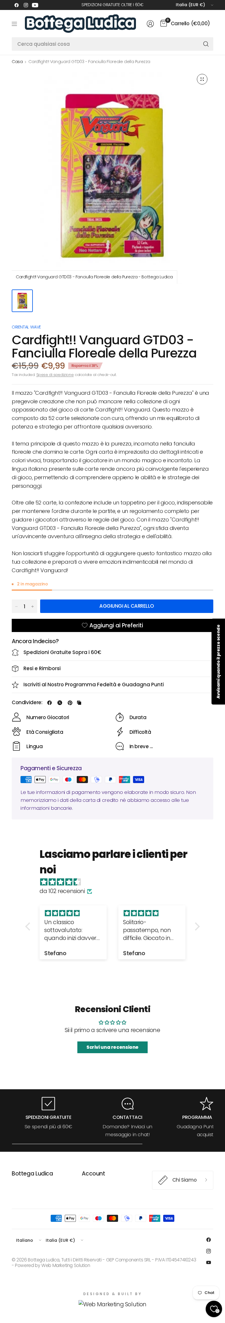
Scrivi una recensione (112, 1047)
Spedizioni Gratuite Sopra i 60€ (62, 652)
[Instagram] (25, 5)
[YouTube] (35, 5)
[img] (115, 882)
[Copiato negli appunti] (79, 703)
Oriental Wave (26, 327)
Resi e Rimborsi (42, 668)
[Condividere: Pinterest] (70, 703)
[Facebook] (16, 5)
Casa (17, 62)
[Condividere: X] (60, 703)
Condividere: (27, 702)
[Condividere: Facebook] (49, 703)
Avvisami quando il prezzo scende (218, 661)
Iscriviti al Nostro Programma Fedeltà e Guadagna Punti (93, 684)
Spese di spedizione (55, 374)
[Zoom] (202, 79)
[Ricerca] (206, 44)
